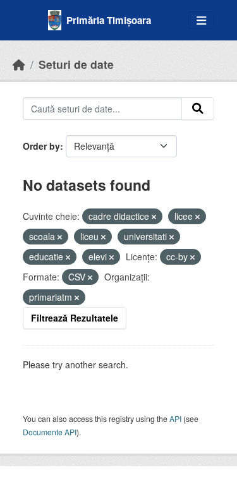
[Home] (19, 64)
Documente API (49, 431)
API (175, 418)
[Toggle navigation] (201, 20)
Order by (41, 146)
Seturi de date (76, 64)
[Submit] (197, 108)
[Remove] (154, 217)
